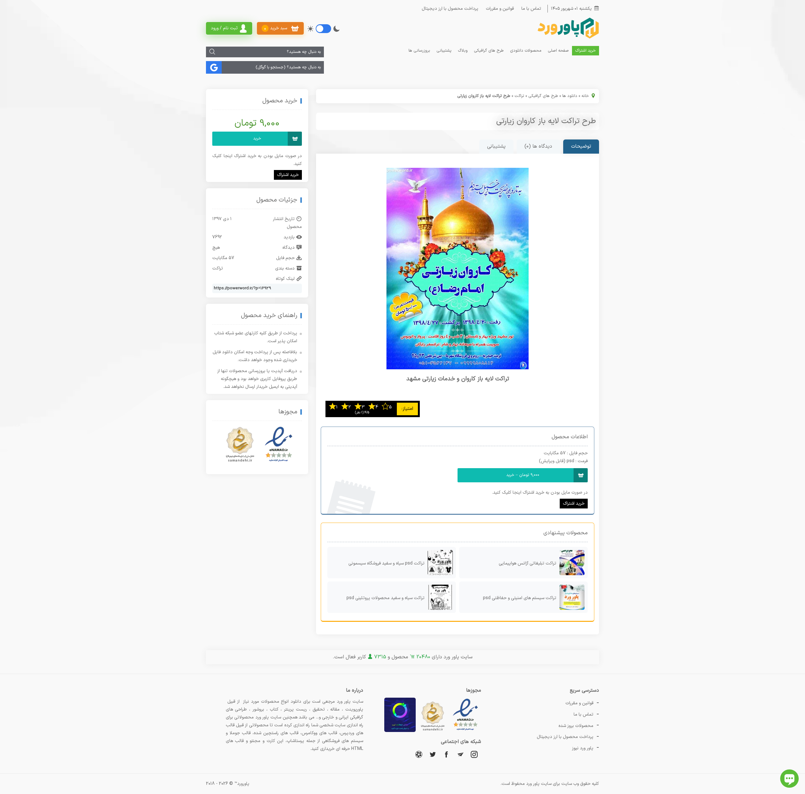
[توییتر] (432, 754)
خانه (585, 96)
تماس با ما (531, 8)
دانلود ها (569, 96)
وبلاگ (463, 51)
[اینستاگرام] (474, 754)
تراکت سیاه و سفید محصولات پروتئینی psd (386, 598)
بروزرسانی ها (419, 51)
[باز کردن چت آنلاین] (789, 778)
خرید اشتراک (585, 51)
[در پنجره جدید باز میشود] (465, 731)
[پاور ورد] (567, 38)
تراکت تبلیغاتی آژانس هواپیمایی (527, 563)
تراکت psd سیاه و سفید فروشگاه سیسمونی (386, 563)
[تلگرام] (460, 754)
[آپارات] (419, 754)
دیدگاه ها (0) (538, 146)
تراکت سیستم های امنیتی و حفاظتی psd (519, 598)
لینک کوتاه (285, 278)
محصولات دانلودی (525, 51)
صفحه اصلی (558, 51)
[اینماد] (278, 444)
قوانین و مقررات (500, 8)
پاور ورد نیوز (582, 748)
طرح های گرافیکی (489, 51)
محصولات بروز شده (575, 726)
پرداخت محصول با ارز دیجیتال (450, 8)
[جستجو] (212, 52)
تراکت (519, 96)
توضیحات (581, 146)
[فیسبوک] (446, 754)
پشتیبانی (444, 51)
